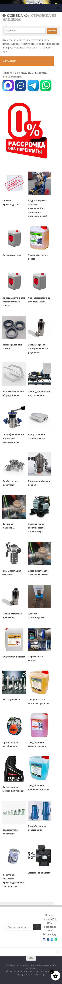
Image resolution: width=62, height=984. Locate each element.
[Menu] (58, 8)
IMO (31, 72)
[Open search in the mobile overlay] (23, 927)
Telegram (41, 72)
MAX (24, 72)
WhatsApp (14, 76)
